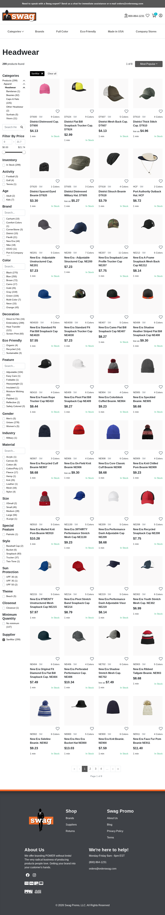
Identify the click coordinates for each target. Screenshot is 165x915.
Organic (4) (12, 345)
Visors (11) (11, 118)
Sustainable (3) (14, 353)
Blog (109, 824)
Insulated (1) (12, 387)
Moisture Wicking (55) (15, 393)
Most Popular (147, 64)
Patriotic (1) (12, 534)
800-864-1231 (136, 16)
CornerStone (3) (14, 229)
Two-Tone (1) (13, 561)
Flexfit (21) (11, 237)
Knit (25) (10, 480)
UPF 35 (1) (12, 580)
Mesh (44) (11, 488)
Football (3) (12, 176)
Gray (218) (11, 292)
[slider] (3, 152)
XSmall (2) (11, 503)
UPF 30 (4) (12, 577)
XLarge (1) (11, 518)
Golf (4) (10, 180)
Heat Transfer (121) (13, 328)
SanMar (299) (13, 639)
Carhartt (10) (12, 218)
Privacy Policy (115, 831)
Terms (110, 837)
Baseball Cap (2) (14, 546)
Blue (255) (11, 276)
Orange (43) (12, 307)
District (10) (12, 233)
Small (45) (11, 507)
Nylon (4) (11, 491)
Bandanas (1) (13, 91)
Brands (39, 31)
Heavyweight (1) (14, 383)
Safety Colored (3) (15, 406)
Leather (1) (12, 484)
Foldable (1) (12, 379)
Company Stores (146, 31)
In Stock (55, 136)
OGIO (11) (11, 249)
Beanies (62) (12, 95)
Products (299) (10, 80)
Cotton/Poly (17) (14, 468)
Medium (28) (12, 511)
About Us (112, 818)
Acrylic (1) (11, 457)
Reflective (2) (13, 402)
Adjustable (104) (14, 372)
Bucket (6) (11, 549)
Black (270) (12, 272)
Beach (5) (11, 596)
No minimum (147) (12, 625)
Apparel (8, 84)
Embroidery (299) (15, 323)
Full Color (62, 31)
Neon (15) (11, 303)
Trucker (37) (12, 557)
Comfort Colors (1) (14, 224)
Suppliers (71, 824)
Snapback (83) (13, 553)
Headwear (10, 87)
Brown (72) (12, 280)
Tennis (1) (11, 184)
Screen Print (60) (15, 333)
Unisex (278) (12, 422)
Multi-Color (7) (13, 299)
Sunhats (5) (12, 114)
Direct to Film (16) (15, 319)
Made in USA (116, 31)
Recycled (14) (13, 349)
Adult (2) (10, 195)
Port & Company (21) (14, 254)
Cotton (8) (11, 464)
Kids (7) (10, 199)
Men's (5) (11, 418)
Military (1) (11, 438)
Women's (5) (12, 426)
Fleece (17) (12, 472)
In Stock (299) (13, 165)
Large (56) (11, 515)
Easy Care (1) (13, 376)
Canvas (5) (12, 460)
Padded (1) (12, 398)
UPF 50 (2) (12, 584)
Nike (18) (11, 245)
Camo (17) (11, 284)
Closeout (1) (12, 608)
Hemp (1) (11, 476)
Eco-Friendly (88, 31)
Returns (70, 831)
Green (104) (12, 295)
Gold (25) (11, 288)
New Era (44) (13, 241)
